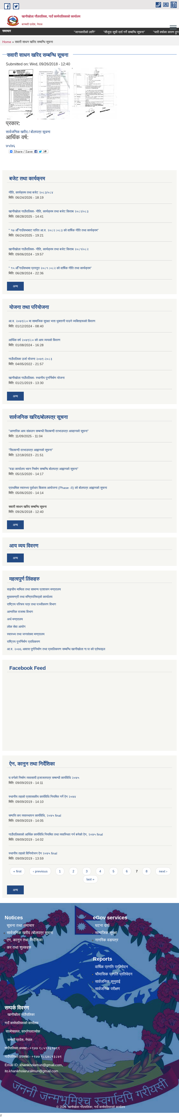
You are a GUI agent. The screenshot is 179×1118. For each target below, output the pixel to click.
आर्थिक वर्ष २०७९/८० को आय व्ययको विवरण (34, 340)
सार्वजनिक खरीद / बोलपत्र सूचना (28, 132)
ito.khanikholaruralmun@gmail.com (31, 1071)
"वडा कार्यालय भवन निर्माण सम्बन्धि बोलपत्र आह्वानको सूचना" (43, 469)
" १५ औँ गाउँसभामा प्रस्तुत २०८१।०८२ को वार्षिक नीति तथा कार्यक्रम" (50, 268)
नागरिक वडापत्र (106, 940)
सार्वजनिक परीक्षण (107, 989)
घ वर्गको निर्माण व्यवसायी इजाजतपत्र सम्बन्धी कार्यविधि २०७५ (44, 777)
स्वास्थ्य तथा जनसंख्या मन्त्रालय (26, 634)
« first (17, 871)
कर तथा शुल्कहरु (19, 947)
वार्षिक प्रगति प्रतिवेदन (111, 967)
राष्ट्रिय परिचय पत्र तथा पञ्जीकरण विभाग (31, 604)
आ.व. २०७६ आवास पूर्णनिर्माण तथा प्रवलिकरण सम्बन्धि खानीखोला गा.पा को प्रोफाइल (56, 649)
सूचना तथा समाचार (20, 925)
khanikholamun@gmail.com (41, 1065)
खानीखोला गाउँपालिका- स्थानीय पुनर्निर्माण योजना (37, 378)
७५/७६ (10, 146)
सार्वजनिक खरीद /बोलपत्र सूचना (30, 933)
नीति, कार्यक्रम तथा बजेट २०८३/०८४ (31, 192)
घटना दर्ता (102, 925)
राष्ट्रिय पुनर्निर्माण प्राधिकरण (23, 641)
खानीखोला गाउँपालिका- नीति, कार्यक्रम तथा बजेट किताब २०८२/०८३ (49, 211)
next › (163, 871)
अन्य (15, 286)
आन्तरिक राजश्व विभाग (20, 612)
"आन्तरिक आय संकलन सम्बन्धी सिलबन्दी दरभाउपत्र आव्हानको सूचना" (49, 431)
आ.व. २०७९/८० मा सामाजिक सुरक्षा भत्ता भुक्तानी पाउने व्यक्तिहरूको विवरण (52, 321)
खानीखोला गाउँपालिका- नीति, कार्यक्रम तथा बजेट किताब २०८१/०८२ (49, 249)
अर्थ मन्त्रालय (15, 619)
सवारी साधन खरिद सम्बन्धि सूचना (28, 506)
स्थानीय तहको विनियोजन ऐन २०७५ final (33, 853)
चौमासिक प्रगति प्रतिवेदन (113, 974)
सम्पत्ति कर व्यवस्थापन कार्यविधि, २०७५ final (35, 815)
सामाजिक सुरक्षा (106, 933)
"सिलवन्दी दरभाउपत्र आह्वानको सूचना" (31, 450)
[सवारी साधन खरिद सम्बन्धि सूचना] (21, 93)
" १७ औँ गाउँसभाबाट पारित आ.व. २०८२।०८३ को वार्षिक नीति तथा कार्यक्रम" (54, 230)
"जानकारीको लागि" (76, 32)
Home (6, 42)
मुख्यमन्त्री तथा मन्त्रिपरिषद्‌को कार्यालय (29, 597)
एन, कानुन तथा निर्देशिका (25, 940)
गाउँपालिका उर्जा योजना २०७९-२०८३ (30, 359)
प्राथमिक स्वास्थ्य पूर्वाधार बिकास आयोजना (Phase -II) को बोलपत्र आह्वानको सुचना (58, 488)
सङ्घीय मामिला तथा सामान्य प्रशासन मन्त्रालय (34, 589)
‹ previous (40, 871)
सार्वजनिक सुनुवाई (107, 981)
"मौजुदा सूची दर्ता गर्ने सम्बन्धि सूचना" (115, 32)
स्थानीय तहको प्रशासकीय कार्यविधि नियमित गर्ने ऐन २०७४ (42, 796)
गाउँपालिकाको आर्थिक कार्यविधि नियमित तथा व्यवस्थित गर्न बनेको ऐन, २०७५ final (56, 834)
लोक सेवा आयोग (16, 626)
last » (90, 879)
